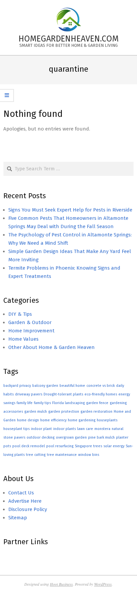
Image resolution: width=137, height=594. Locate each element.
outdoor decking (41, 437)
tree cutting (36, 455)
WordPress (103, 584)
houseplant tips (16, 429)
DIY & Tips (20, 314)
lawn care (85, 429)
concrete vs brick (100, 385)
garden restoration (96, 411)
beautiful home (72, 385)
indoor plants (64, 429)
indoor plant (41, 429)
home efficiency (53, 420)
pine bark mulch (101, 437)
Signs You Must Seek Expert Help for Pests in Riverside (70, 210)
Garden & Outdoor (30, 322)
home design (28, 420)
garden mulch (35, 411)
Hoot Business (61, 584)
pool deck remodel (28, 446)
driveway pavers (28, 394)
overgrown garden (71, 437)
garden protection (63, 411)
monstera (102, 429)
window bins (88, 455)
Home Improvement (31, 331)
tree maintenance (62, 455)
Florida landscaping (68, 403)
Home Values (23, 339)
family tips (42, 403)
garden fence (97, 403)
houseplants (107, 420)
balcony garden (45, 385)
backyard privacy (17, 385)
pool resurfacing (59, 446)
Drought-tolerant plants (63, 394)
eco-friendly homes (100, 394)
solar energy (113, 446)
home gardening (81, 420)
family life (25, 403)
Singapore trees (88, 446)
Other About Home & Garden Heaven (51, 347)
